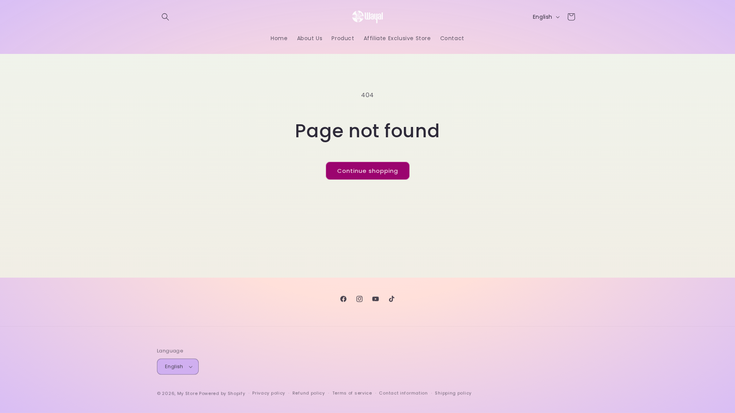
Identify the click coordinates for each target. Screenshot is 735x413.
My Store (187, 392)
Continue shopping (367, 171)
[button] (165, 16)
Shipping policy (453, 392)
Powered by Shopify (222, 392)
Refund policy (308, 392)
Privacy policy (268, 392)
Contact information (403, 392)
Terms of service (352, 392)
